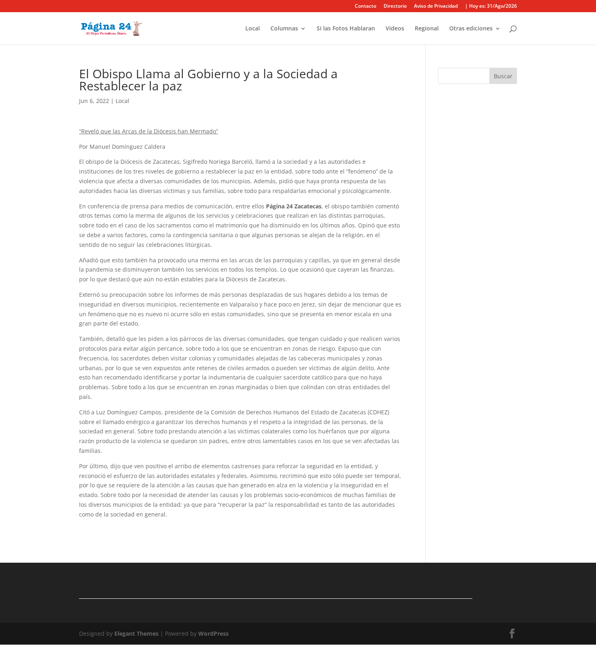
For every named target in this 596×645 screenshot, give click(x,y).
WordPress (213, 633)
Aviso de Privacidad (436, 6)
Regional (427, 29)
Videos (395, 29)
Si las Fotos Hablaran (346, 29)
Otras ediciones (471, 29)
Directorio (395, 6)
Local (252, 29)
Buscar (503, 76)
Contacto (365, 6)
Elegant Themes (136, 633)
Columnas (284, 29)
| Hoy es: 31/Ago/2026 (491, 6)
